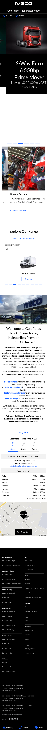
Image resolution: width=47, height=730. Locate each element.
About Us (28, 635)
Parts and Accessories (33, 597)
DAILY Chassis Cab (8, 593)
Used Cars (28, 561)
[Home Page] (23, 3)
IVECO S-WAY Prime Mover (11, 565)
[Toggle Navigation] (43, 16)
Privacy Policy (29, 649)
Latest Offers (29, 565)
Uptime (27, 584)
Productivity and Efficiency (34, 588)
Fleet (26, 621)
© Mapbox (42, 535)
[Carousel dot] (9, 143)
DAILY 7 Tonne (7, 616)
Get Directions (23, 532)
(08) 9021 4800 (26, 463)
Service (27, 579)
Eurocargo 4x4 (7, 653)
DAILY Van (5, 598)
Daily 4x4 (5, 662)
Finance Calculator (31, 611)
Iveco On (28, 593)
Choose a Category (12, 245)
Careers (27, 639)
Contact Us (29, 630)
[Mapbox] (6, 534)
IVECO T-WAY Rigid (8, 630)
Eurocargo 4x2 (7, 575)
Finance (27, 607)
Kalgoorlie (23, 432)
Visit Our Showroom (22, 238)
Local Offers (29, 570)
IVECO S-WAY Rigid (8, 561)
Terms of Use (29, 653)
